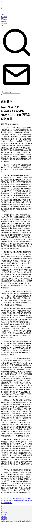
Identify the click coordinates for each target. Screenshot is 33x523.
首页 (2, 14)
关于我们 (4, 17)
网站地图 (29, 521)
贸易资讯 (4, 21)
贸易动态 (4, 19)
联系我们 (4, 23)
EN (2, 25)
